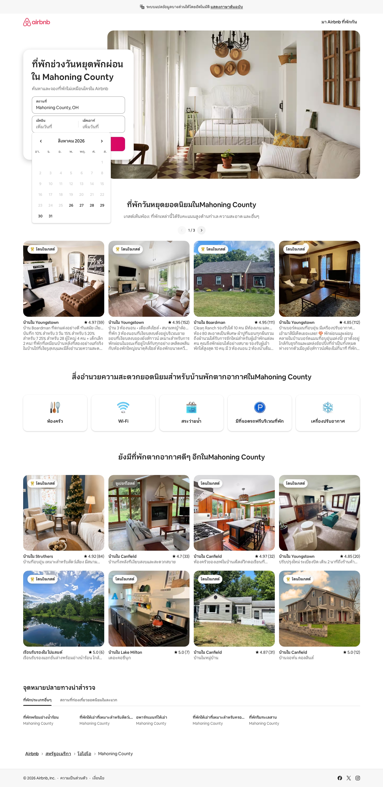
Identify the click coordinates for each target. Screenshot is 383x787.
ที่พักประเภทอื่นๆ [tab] (37, 700)
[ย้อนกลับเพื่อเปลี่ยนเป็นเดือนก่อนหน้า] (41, 141)
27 (81, 205)
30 (40, 216)
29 (102, 205)
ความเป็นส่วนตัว (73, 778)
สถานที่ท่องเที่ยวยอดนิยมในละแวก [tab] (88, 700)
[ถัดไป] (201, 230)
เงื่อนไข (98, 778)
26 (71, 205)
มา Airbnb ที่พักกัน (339, 22)
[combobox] (78, 108)
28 (92, 205)
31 (50, 216)
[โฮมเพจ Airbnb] (36, 22)
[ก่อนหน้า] (182, 230)
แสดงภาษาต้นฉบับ (227, 6)
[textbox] (55, 127)
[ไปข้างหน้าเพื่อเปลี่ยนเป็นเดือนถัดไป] (101, 141)
